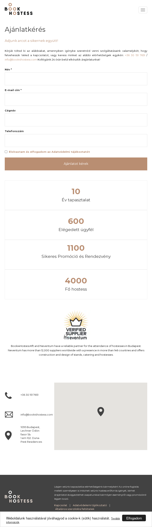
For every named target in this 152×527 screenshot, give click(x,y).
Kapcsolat (60, 505)
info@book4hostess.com (21, 59)
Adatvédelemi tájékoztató (90, 505)
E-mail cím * (13, 90)
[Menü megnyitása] (143, 10)
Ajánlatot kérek (76, 164)
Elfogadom (134, 517)
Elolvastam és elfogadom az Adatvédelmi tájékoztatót (49, 151)
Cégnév (10, 110)
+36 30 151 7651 (135, 55)
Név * (8, 69)
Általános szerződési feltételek (74, 509)
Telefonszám (14, 131)
